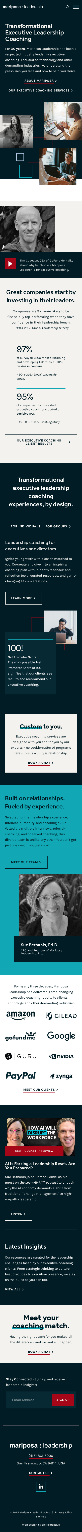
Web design (29, 1524)
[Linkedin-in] (41, 1487)
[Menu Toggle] (76, 7)
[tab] (26, 526)
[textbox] (41, 570)
